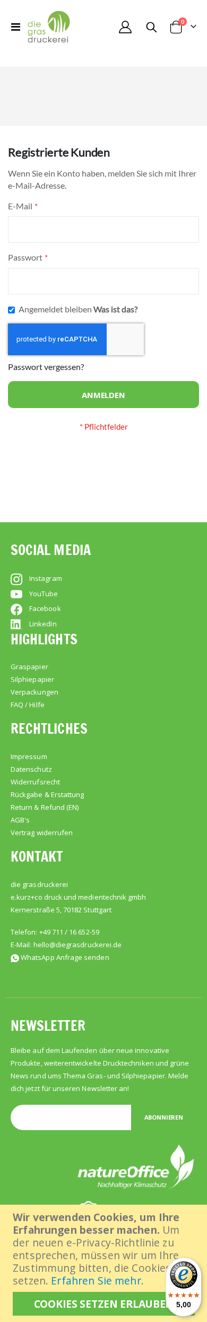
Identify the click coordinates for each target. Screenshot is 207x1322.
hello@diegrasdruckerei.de (77, 944)
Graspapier (29, 666)
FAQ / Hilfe (28, 704)
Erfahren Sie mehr (96, 1280)
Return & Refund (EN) (45, 807)
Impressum (29, 756)
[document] (105, 1263)
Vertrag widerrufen (42, 832)
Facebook (45, 608)
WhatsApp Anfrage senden (65, 957)
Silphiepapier (32, 679)
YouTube (43, 593)
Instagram (45, 578)
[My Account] (125, 27)
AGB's (20, 820)
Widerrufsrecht (35, 782)
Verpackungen (34, 692)
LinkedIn (43, 623)
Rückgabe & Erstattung (47, 794)
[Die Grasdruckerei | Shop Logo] (49, 27)
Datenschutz (31, 769)
